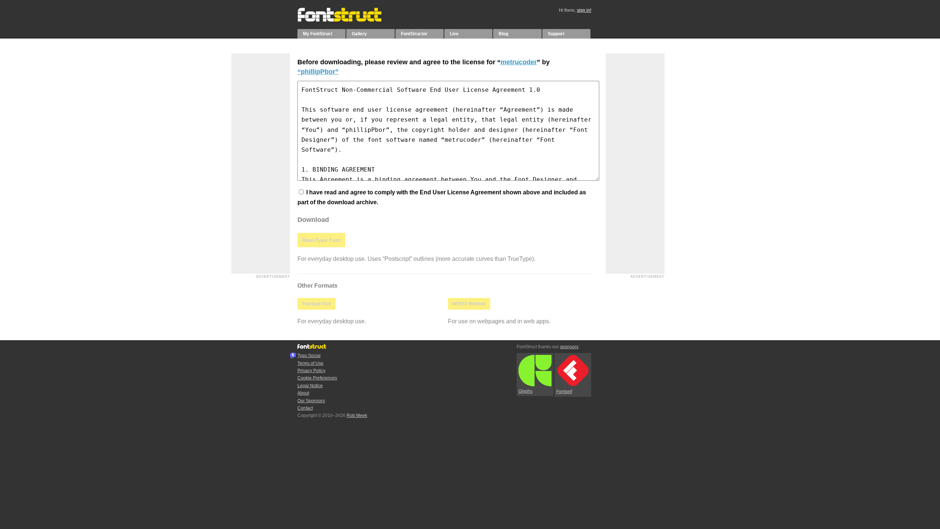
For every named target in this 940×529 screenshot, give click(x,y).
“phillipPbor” (318, 71)
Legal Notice (310, 385)
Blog (503, 33)
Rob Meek (357, 415)
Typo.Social (309, 355)
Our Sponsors (311, 400)
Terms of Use (310, 363)
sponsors (569, 346)
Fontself (564, 391)
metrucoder (518, 62)
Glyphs (525, 391)
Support (556, 33)
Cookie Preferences (317, 378)
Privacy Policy (311, 370)
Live (454, 33)
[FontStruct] (347, 20)
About (303, 393)
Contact (305, 408)
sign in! (584, 10)
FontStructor (414, 33)
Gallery (359, 33)
